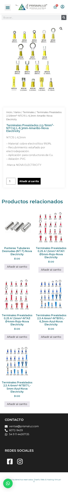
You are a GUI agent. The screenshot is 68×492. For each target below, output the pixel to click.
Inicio (9, 112)
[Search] (63, 17)
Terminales (29, 112)
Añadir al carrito (29, 181)
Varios (17, 112)
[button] (8, 7)
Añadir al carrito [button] (17, 266)
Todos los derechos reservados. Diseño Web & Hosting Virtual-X (34, 480)
